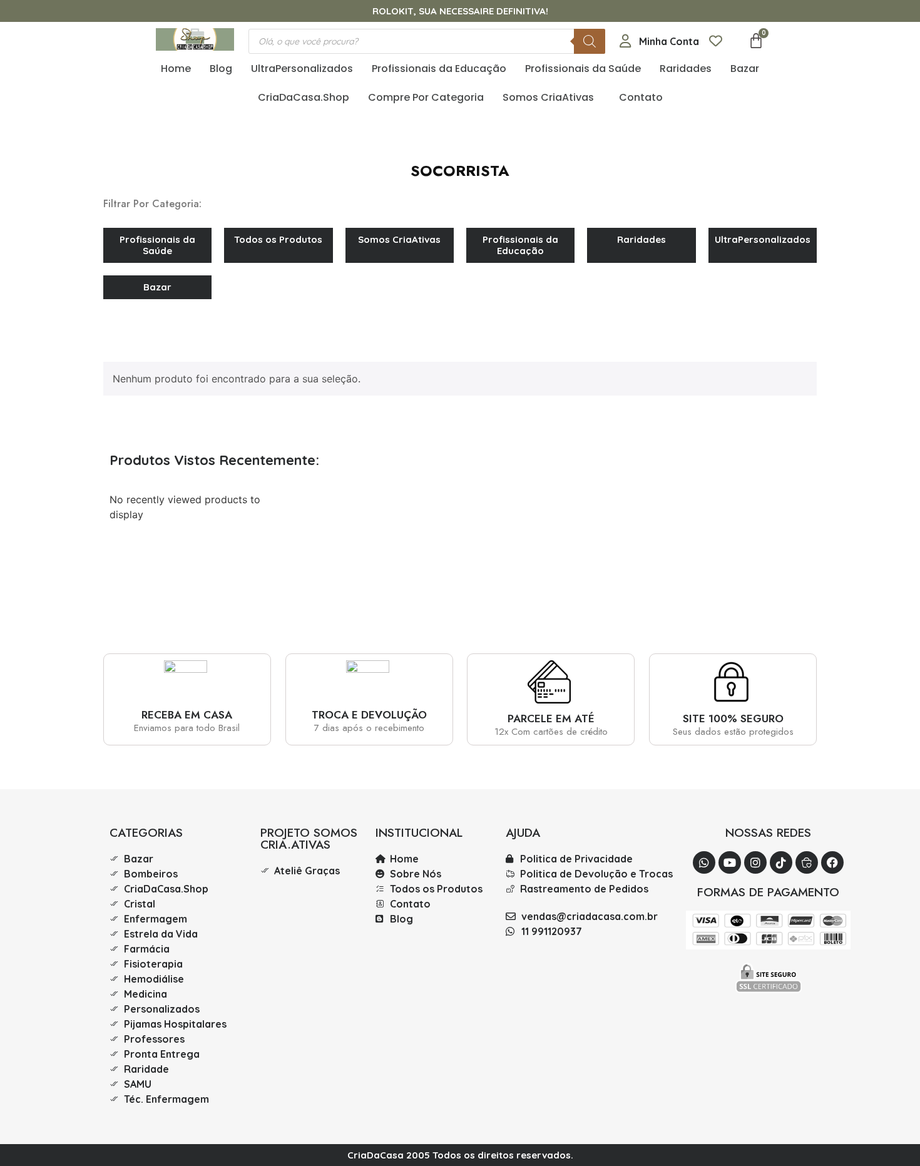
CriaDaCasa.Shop (303, 97)
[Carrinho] (756, 41)
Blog (221, 68)
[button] (551, 97)
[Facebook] (832, 862)
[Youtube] (729, 862)
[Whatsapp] (704, 862)
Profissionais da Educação (439, 68)
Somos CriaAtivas (548, 97)
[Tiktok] (781, 862)
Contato (641, 97)
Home (176, 68)
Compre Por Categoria (426, 97)
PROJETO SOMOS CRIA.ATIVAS (308, 838)
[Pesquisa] (589, 41)
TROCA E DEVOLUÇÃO (369, 714)
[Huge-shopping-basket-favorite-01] (806, 862)
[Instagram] (755, 862)
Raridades (686, 68)
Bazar (744, 68)
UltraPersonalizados (302, 68)
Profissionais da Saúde (583, 68)
